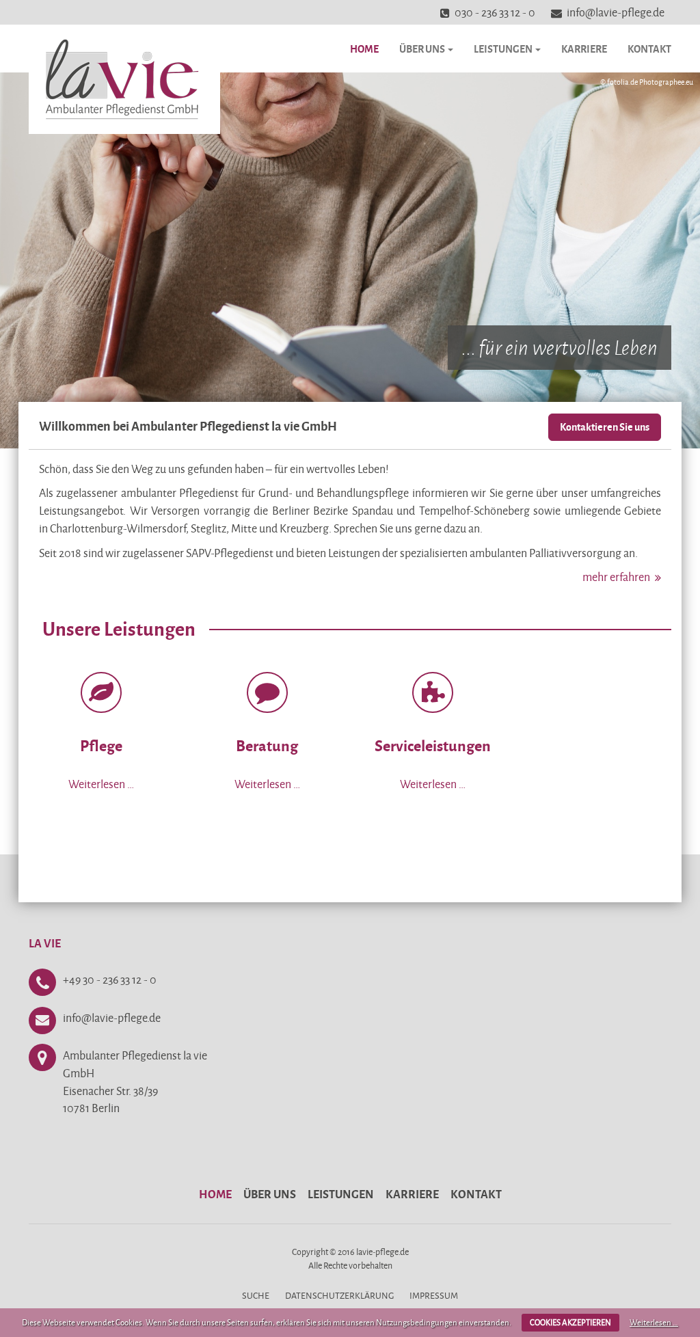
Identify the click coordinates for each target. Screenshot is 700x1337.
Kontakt (649, 48)
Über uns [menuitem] (269, 1193)
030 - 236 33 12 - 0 (495, 12)
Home (364, 48)
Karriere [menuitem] (412, 1193)
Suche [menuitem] (255, 1295)
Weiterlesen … (654, 1322)
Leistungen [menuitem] (341, 1193)
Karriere (584, 48)
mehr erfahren (616, 576)
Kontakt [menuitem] (476, 1193)
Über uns (422, 48)
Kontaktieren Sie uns (604, 426)
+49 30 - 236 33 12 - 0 (110, 979)
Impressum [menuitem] (433, 1295)
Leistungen (504, 48)
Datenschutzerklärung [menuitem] (339, 1295)
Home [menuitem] (215, 1193)
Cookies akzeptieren (570, 1322)
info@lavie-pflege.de (615, 12)
